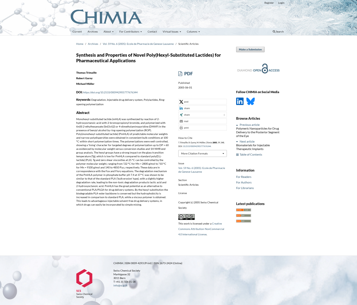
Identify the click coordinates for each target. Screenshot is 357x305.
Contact (152, 31)
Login (281, 2)
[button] (202, 102)
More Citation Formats (194, 153)
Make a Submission (250, 49)
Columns (192, 31)
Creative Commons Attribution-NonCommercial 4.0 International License (201, 229)
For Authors (244, 182)
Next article (247, 141)
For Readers (243, 176)
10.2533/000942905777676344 (197, 146)
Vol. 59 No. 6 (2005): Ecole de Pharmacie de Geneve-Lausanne (138, 43)
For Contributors (129, 31)
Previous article (250, 125)
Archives (93, 31)
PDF (188, 73)
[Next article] (237, 141)
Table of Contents (251, 154)
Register (269, 2)
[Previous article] (237, 125)
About (107, 31)
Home (79, 43)
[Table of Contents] (237, 154)
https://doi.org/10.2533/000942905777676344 (110, 92)
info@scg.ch (120, 285)
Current (77, 31)
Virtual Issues (171, 31)
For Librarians (245, 188)
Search (279, 31)
